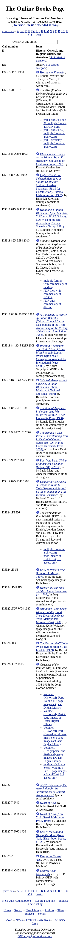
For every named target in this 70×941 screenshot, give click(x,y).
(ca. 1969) (51, 591)
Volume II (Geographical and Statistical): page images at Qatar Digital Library (54, 754)
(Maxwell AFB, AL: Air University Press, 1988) (51, 413)
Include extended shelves (41, 25)
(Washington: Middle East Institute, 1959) (52, 647)
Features (31, 920)
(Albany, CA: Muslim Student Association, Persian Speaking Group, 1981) (52, 218)
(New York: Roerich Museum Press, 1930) (50, 817)
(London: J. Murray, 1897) (50, 573)
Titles (60, 910)
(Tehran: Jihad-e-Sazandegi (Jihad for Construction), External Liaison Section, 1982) (49, 185)
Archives (44, 920)
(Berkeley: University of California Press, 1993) (50, 159)
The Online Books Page (35, 8)
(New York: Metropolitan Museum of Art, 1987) (51, 615)
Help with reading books (16, 900)
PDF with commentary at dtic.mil (52, 304)
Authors (49, 910)
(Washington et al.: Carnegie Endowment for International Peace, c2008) (51, 355)
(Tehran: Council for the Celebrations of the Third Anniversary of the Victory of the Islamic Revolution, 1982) (52, 324)
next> (39, 34)
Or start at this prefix (25, 41)
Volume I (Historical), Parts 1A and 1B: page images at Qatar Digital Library (53, 701)
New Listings (33, 910)
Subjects (29, 913)
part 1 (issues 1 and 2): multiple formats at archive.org (54, 123)
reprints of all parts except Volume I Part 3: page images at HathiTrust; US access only (54, 771)
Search (18, 910)
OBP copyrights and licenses (35, 936)
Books (8, 920)
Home (7, 910)
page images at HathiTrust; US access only (52, 559)
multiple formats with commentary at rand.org (55, 284)
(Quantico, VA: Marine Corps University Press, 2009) (52, 441)
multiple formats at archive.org (54, 551)
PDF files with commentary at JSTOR (52, 294)
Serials (42, 913)
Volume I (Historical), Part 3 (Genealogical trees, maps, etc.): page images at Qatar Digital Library (55, 736)
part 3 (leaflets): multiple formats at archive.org (54, 143)
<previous (8, 31)
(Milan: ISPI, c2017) (51, 464)
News (19, 920)
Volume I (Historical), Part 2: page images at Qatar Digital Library (54, 717)
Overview (19, 25)
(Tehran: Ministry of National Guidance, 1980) (51, 387)
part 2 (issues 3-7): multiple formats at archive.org (54, 133)
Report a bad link (45, 900)
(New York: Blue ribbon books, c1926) (51, 836)
